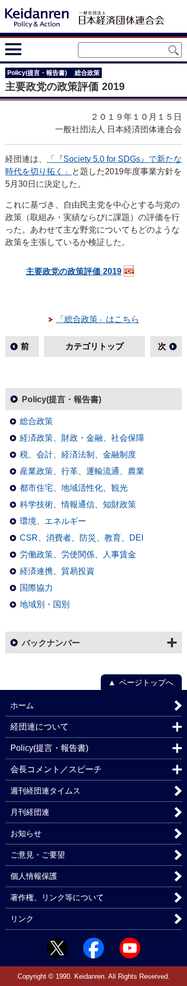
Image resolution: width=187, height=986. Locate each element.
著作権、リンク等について (57, 897)
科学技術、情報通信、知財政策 (78, 504)
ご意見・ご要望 (37, 854)
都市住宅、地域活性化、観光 (74, 487)
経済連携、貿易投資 (57, 571)
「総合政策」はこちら (97, 319)
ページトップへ (146, 682)
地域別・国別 (45, 604)
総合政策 (36, 421)
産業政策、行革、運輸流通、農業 (82, 471)
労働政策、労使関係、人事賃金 (78, 554)
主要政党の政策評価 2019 (74, 271)
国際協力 (36, 587)
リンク (22, 918)
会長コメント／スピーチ (56, 769)
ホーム (22, 705)
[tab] (32, 49)
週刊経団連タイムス (45, 790)
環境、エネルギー (53, 521)
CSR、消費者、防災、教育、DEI (81, 537)
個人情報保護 (33, 876)
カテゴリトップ (94, 346)
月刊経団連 (29, 812)
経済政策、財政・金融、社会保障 (82, 437)
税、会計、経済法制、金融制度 (78, 454)
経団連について (39, 726)
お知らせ (26, 833)
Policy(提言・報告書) (61, 399)
